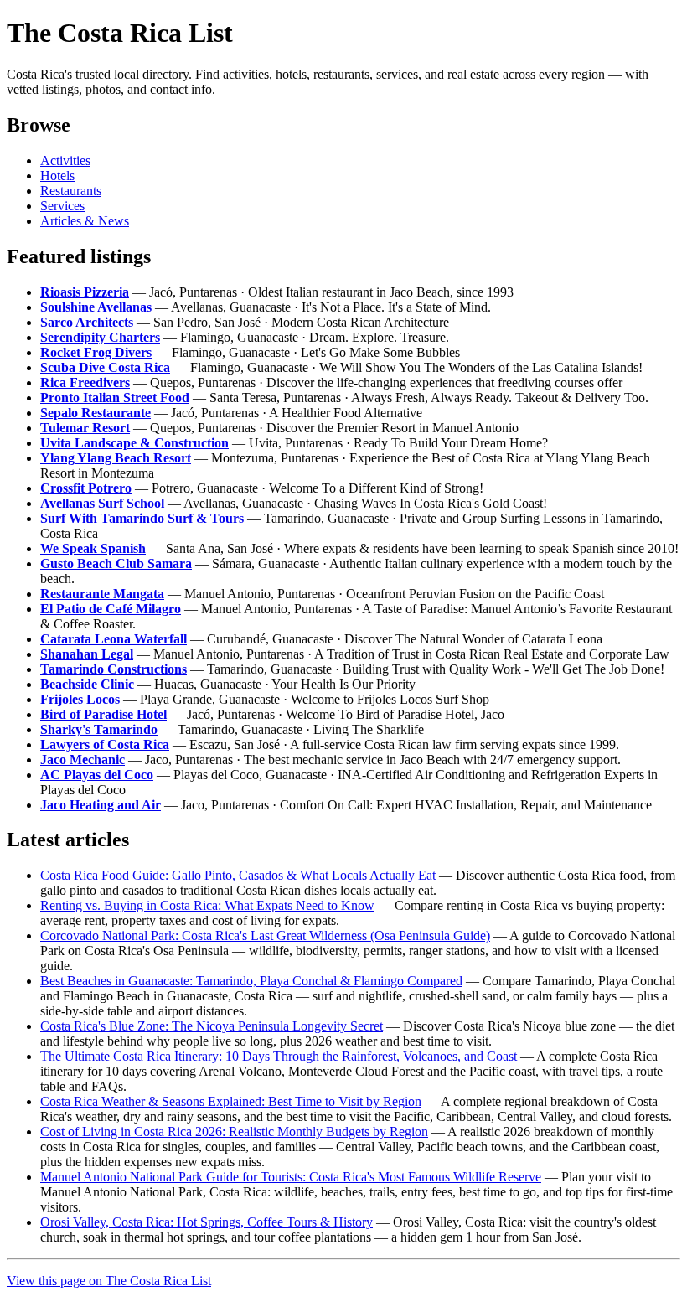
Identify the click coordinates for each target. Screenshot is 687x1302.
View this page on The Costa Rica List (109, 1281)
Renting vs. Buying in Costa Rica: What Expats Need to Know (207, 905)
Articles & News (84, 221)
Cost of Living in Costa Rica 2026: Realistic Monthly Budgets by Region (234, 1131)
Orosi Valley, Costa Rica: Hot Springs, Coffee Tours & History (206, 1222)
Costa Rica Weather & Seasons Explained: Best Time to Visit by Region (230, 1101)
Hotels (57, 175)
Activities (65, 160)
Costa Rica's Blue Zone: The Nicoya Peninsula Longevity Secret (211, 1026)
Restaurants (70, 190)
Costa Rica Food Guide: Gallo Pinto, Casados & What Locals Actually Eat (238, 875)
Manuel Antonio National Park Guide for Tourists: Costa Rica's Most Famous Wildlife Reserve (290, 1177)
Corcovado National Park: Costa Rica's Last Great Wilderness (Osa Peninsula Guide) (265, 935)
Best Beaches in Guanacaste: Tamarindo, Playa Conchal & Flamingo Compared (251, 981)
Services (62, 206)
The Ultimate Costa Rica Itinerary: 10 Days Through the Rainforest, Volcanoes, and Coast (278, 1056)
